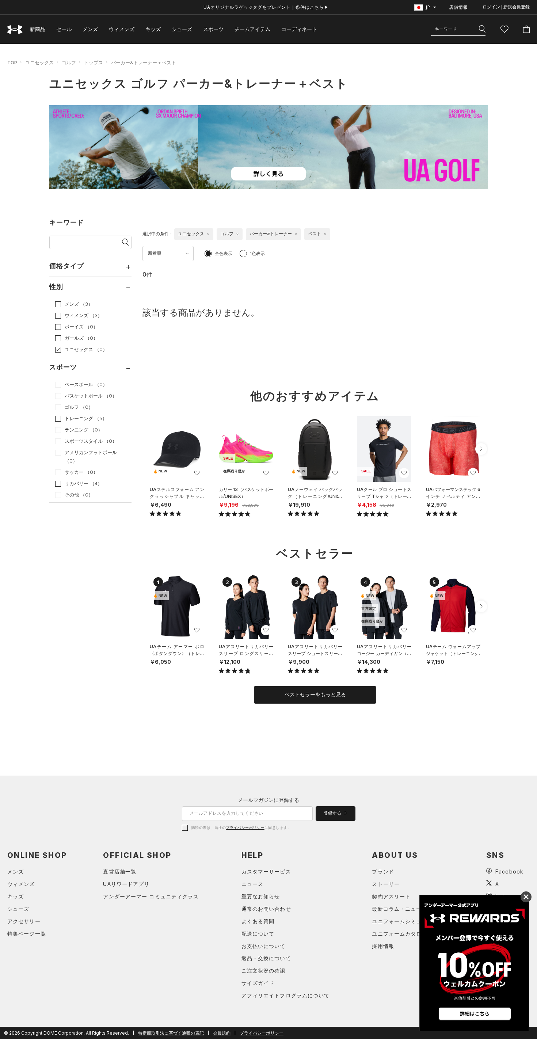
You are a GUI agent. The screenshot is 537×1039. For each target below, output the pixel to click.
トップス (93, 62)
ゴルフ (69, 62)
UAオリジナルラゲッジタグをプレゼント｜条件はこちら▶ (266, 7)
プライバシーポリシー (245, 827)
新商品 (37, 29)
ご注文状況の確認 (263, 970)
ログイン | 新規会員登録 (506, 6)
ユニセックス (39, 62)
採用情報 (383, 946)
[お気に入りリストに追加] (197, 473)
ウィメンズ (121, 29)
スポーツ (213, 29)
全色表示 (223, 253)
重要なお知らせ (260, 896)
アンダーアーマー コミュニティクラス (151, 896)
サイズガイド (258, 983)
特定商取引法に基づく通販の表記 (171, 1033)
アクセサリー (24, 921)
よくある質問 (258, 921)
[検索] (482, 29)
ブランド (383, 871)
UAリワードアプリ (126, 884)
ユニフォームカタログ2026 (406, 933)
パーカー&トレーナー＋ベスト (143, 62)
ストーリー (386, 884)
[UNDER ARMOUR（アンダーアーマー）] (15, 29)
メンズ (90, 29)
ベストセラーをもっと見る (315, 694)
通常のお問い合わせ (266, 909)
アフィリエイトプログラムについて (285, 995)
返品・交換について (266, 958)
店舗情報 (458, 7)
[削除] (208, 234)
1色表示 (257, 253)
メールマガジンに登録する (268, 800)
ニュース (252, 884)
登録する (333, 813)
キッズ (153, 29)
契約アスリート (391, 896)
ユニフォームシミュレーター (408, 921)
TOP (12, 62)
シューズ (182, 29)
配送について (258, 933)
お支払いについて (263, 946)
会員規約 (222, 1033)
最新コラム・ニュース (399, 909)
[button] (481, 449)
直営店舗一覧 (119, 871)
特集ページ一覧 (26, 933)
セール (64, 29)
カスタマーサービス (266, 871)
